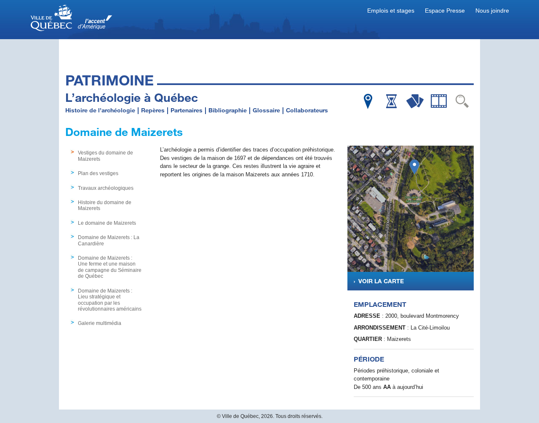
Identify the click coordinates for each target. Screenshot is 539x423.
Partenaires (187, 110)
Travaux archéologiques (105, 188)
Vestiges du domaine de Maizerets (105, 156)
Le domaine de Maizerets (107, 223)
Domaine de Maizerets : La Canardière (108, 240)
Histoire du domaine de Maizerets (104, 205)
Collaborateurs (307, 110)
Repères (153, 110)
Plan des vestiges (98, 173)
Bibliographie (227, 110)
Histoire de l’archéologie (100, 110)
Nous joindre (492, 10)
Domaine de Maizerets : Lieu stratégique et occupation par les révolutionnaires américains (109, 300)
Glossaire (266, 110)
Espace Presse (445, 10)
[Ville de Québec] (71, 19)
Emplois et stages (390, 10)
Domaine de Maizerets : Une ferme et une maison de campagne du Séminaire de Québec (109, 267)
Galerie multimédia (99, 323)
